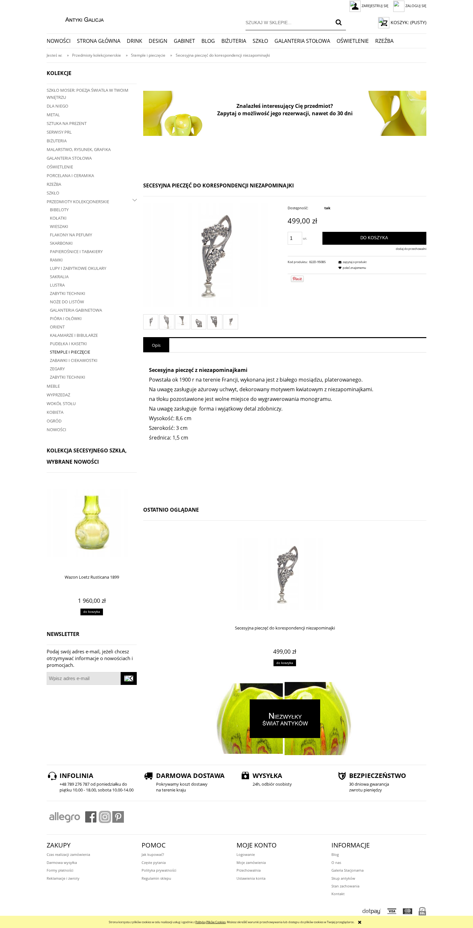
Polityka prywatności (159, 870)
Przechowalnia (248, 870)
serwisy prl (59, 132)
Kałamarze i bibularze (74, 335)
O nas (336, 862)
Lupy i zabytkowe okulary (78, 268)
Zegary (57, 369)
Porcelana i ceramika (70, 175)
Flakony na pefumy (71, 235)
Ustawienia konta (250, 878)
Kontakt (338, 893)
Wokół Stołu (61, 403)
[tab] (156, 345)
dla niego (57, 106)
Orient (57, 327)
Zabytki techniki (67, 293)
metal (53, 115)
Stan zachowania (345, 886)
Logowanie (245, 854)
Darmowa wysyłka (62, 862)
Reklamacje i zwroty (63, 878)
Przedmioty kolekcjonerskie (78, 201)
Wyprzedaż (58, 395)
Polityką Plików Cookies (210, 922)
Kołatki (58, 218)
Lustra (57, 285)
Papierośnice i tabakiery (76, 251)
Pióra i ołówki (66, 318)
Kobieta (55, 412)
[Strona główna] (78, 19)
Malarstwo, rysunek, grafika (79, 149)
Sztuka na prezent (67, 123)
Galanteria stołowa (69, 158)
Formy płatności (60, 870)
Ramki (56, 260)
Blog (335, 854)
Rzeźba (54, 184)
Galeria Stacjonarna (347, 870)
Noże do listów (67, 302)
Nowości (56, 429)
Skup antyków (343, 878)
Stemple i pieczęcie (70, 352)
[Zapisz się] (129, 678)
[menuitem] (62, 41)
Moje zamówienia (251, 862)
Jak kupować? (153, 854)
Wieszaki (59, 226)
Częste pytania (154, 862)
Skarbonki (61, 243)
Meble (53, 386)
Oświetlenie (60, 167)
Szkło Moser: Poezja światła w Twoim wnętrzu (87, 93)
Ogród (54, 421)
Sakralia (59, 276)
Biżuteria (57, 141)
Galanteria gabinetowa (76, 310)
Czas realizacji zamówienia (68, 854)
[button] (351, 262)
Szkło (53, 193)
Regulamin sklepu (156, 878)
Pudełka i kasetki (68, 343)
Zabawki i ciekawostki (73, 360)
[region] (284, 113)
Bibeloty (59, 210)
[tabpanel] (285, 426)
